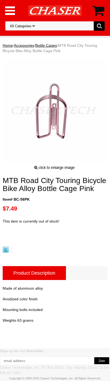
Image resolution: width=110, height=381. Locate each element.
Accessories (24, 45)
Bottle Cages (46, 45)
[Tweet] (6, 251)
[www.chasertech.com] (55, 10)
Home (8, 45)
